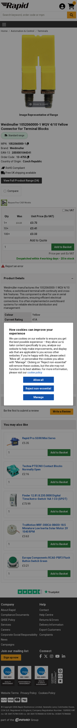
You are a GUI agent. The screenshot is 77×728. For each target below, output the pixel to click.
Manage (38, 397)
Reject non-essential (38, 388)
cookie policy (34, 372)
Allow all (38, 379)
